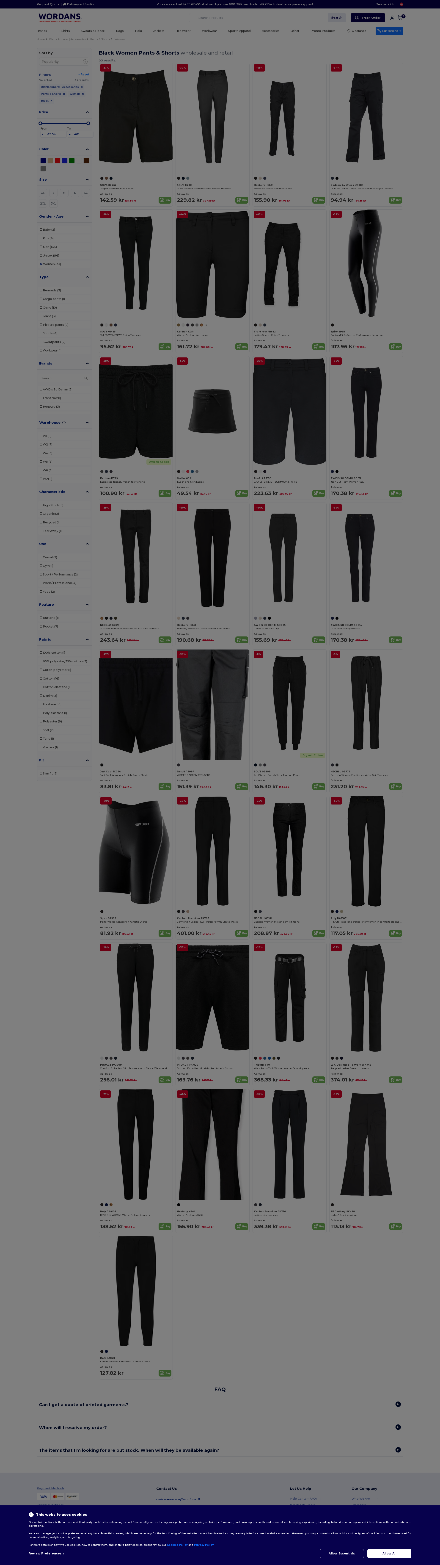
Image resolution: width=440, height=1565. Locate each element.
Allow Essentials (342, 1553)
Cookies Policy (177, 1544)
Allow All (389, 1553)
